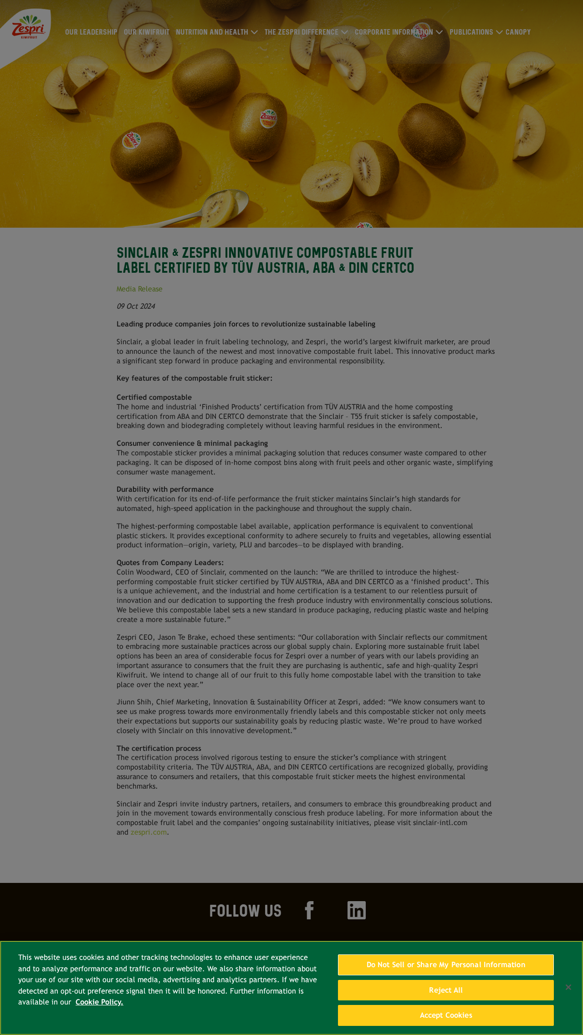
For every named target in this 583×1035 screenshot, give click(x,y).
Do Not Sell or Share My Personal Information (446, 964)
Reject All (446, 990)
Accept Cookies (446, 1015)
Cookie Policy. (99, 1002)
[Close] (568, 987)
